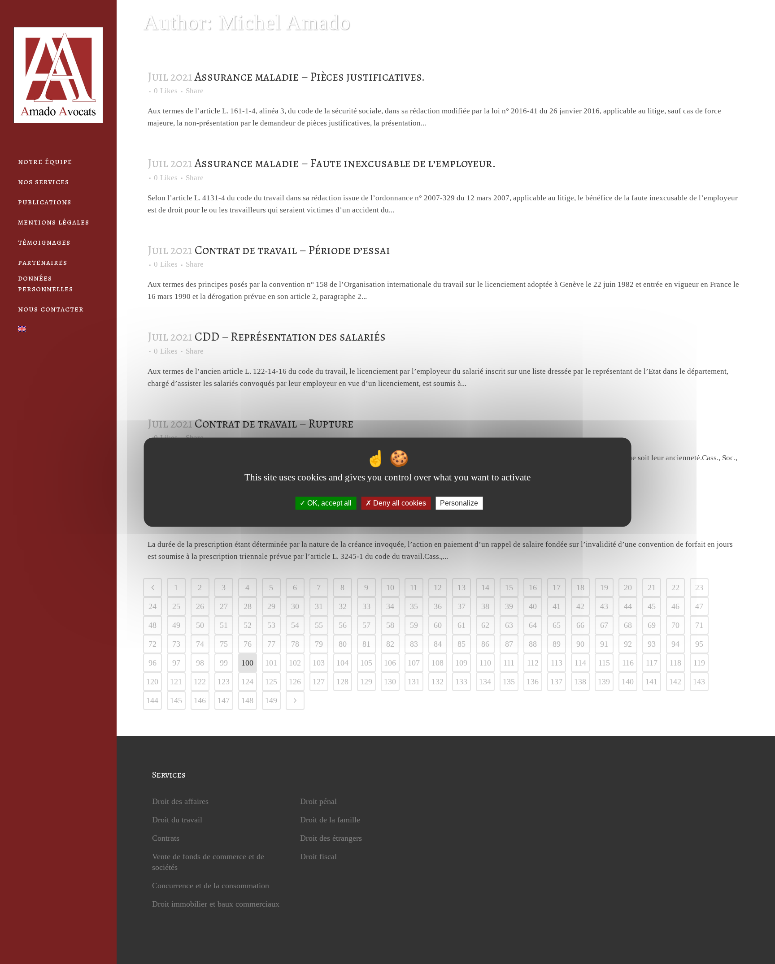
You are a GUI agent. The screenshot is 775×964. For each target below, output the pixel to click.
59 (414, 625)
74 (200, 644)
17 (557, 587)
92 (628, 644)
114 (580, 662)
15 (509, 587)
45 (652, 606)
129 (366, 681)
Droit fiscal (318, 856)
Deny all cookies (398, 503)
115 (604, 662)
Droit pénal (318, 801)
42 (580, 606)
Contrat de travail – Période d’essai (292, 250)
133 (461, 681)
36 (438, 606)
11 (414, 587)
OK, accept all (328, 503)
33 (366, 606)
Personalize (459, 503)
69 (652, 625)
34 (390, 606)
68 (628, 625)
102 (295, 662)
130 (390, 681)
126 (295, 681)
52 (248, 625)
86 (485, 644)
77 (271, 644)
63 (509, 625)
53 (271, 625)
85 (461, 644)
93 (652, 644)
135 (509, 681)
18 (580, 587)
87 (509, 644)
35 (414, 606)
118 (675, 662)
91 (604, 644)
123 (224, 681)
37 (461, 606)
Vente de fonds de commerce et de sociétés (208, 862)
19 (604, 587)
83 (414, 644)
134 (485, 681)
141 (651, 681)
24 (152, 606)
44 (628, 606)
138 (580, 681)
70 (675, 625)
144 (152, 700)
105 (366, 662)
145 (176, 700)
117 (651, 662)
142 (675, 681)
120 (152, 681)
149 (271, 700)
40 (533, 606)
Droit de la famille (330, 819)
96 (152, 662)
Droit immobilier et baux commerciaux (215, 903)
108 (437, 662)
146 (200, 700)
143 (699, 681)
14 (485, 587)
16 (533, 587)
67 (604, 625)
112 (533, 662)
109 (461, 662)
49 (176, 625)
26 (200, 606)
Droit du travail (177, 819)
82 (390, 644)
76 (248, 644)
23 (699, 587)
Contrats (165, 838)
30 (295, 606)
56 (343, 625)
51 (224, 625)
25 (176, 606)
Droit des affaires (180, 801)
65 (557, 625)
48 (152, 625)
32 (343, 606)
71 (699, 625)
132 (437, 681)
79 (319, 644)
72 (152, 644)
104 (342, 662)
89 (557, 644)
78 (295, 644)
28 (248, 606)
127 (319, 681)
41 (557, 606)
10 (390, 587)
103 (319, 662)
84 (438, 644)
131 (414, 681)
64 (533, 625)
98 (200, 662)
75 (224, 644)
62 (485, 625)
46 (675, 606)
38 (485, 606)
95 (699, 644)
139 (604, 681)
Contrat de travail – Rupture (274, 423)
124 (247, 681)
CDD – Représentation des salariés (290, 337)
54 (295, 625)
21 (652, 587)
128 (342, 681)
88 (533, 644)
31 (319, 606)
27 (224, 606)
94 (675, 644)
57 (366, 625)
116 (628, 662)
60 (438, 625)
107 (414, 662)
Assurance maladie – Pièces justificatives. (310, 77)
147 (224, 700)
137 (556, 681)
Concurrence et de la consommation (210, 885)
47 (699, 606)
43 (604, 606)
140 (628, 681)
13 (461, 587)
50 (200, 625)
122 (200, 681)
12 (438, 587)
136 (533, 681)
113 (556, 662)
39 (509, 606)
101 (271, 662)
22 (675, 587)
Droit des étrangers (331, 838)
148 (247, 700)
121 (176, 681)
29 (271, 606)
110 (485, 662)
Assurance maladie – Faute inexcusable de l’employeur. (345, 163)
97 (176, 662)
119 (699, 662)
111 (508, 662)
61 (461, 625)
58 (390, 625)
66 (580, 625)
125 (271, 681)
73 (176, 644)
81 (366, 644)
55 (319, 625)
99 (224, 662)
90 (580, 644)
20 (628, 587)
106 (390, 662)
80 (343, 644)
